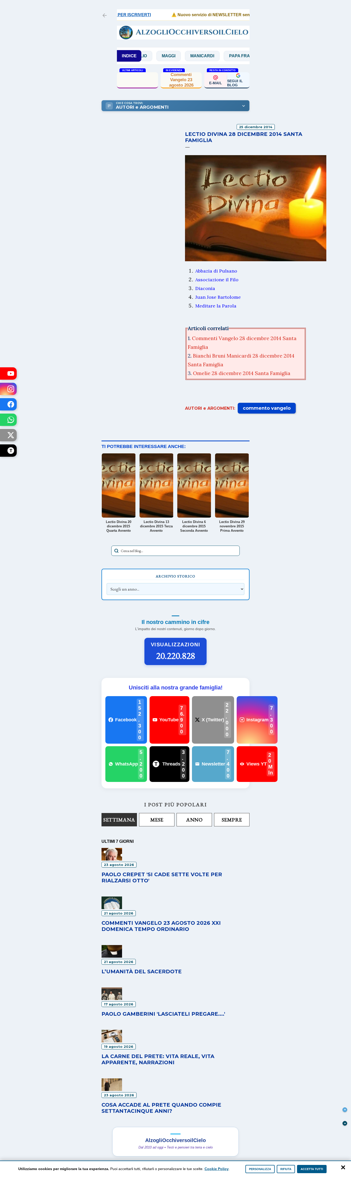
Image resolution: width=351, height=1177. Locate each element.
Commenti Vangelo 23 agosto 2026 (181, 80)
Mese (156, 819)
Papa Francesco (229, 56)
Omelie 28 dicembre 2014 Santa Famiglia (241, 373)
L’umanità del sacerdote (141, 971)
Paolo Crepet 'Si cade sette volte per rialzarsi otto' (137, 80)
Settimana (119, 819)
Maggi (149, 56)
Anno (194, 819)
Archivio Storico (175, 576)
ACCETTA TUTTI (312, 1169)
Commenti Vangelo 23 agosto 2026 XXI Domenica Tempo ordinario (161, 926)
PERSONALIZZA (260, 1169)
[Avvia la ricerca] (116, 550)
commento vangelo (267, 408)
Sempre (232, 819)
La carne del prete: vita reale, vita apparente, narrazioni (157, 1059)
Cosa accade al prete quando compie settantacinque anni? (161, 1108)
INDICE (129, 55)
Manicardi (183, 56)
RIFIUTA (285, 1169)
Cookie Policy (217, 1169)
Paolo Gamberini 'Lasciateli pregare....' (163, 1014)
